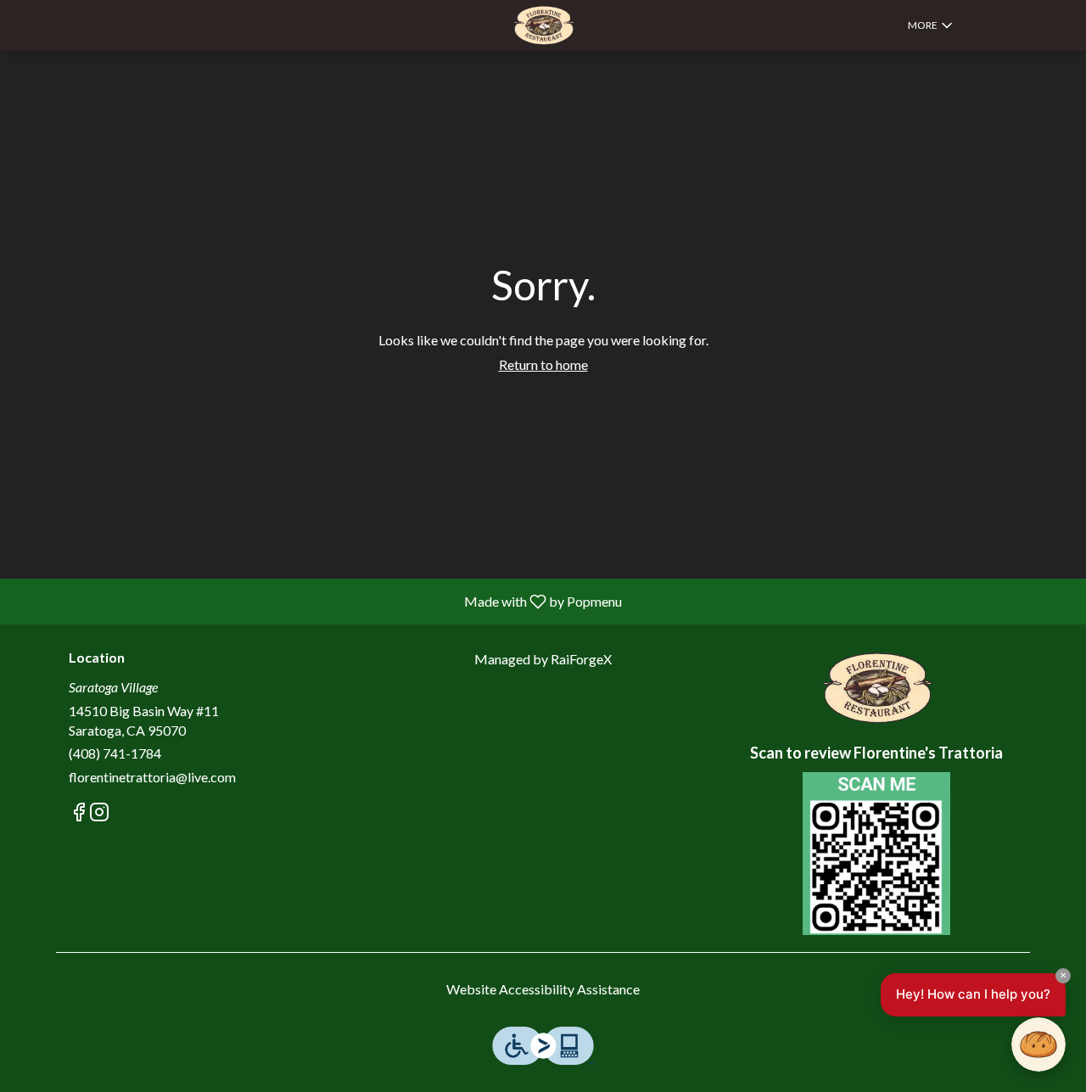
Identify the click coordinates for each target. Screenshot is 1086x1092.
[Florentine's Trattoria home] (543, 25)
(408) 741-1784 (115, 753)
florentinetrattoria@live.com (152, 777)
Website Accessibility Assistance (543, 989)
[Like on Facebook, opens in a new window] (79, 814)
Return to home (543, 364)
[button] (931, 25)
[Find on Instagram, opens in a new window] (99, 814)
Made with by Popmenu (317, 601)
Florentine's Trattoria (876, 688)
